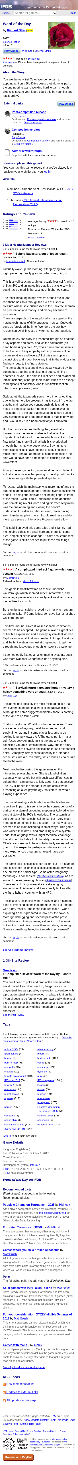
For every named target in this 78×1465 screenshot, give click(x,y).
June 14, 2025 (56, 692)
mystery (8, 1098)
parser (8, 1107)
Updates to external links (22, 1392)
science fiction (45, 1115)
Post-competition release (41, 119)
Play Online (66, 103)
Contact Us (20, 1431)
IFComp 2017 (12, 1080)
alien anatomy (45, 1049)
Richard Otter (16, 30)
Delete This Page (30, 1423)
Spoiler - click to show (50, 876)
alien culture (11, 1053)
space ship (10, 1120)
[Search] (55, 13)
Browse (6, 13)
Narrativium (10, 970)
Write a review (36, 237)
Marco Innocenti (15, 261)
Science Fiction (11, 42)
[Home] (39, 5)
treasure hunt (45, 1124)
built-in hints (44, 1058)
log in (47, 171)
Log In (73, 13)
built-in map (11, 1062)
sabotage (9, 1115)
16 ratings (33, 58)
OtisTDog (11, 696)
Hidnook (64, 1204)
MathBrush (12, 578)
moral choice (11, 1094)
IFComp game (45, 1080)
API (28, 1434)
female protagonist (15, 1076)
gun (39, 1076)
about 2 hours (31, 581)
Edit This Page (59, 1419)
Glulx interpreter (33, 122)
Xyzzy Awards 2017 (15, 1129)
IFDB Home (8, 1431)
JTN (53, 1416)
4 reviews (8, 62)
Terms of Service (50, 1431)
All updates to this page (21, 1400)
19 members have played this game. (39, 62)
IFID (5, 1168)
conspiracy (43, 1067)
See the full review (13, 1014)
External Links (43, 50)
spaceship (43, 1120)
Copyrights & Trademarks (14, 1434)
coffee (40, 1062)
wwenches (63, 1287)
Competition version (38, 140)
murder (41, 1094)
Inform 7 (9, 1085)
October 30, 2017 (13, 257)
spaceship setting (14, 1124)
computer (9, 1067)
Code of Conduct (33, 1431)
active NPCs (11, 1049)
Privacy (63, 1431)
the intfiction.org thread (53, 1212)
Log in (7, 1135)
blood (40, 1053)
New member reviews (20, 1383)
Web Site (27, 50)
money (41, 1089)
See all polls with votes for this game (24, 1367)
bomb (7, 1058)
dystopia (42, 1071)
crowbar (9, 1071)
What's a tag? (34, 1041)
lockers (41, 1085)
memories (10, 1089)
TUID (6, 1172)
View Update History (36, 1419)
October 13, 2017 (24, 574)
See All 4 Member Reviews (18, 949)
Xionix (38, 1345)
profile (29, 30)
